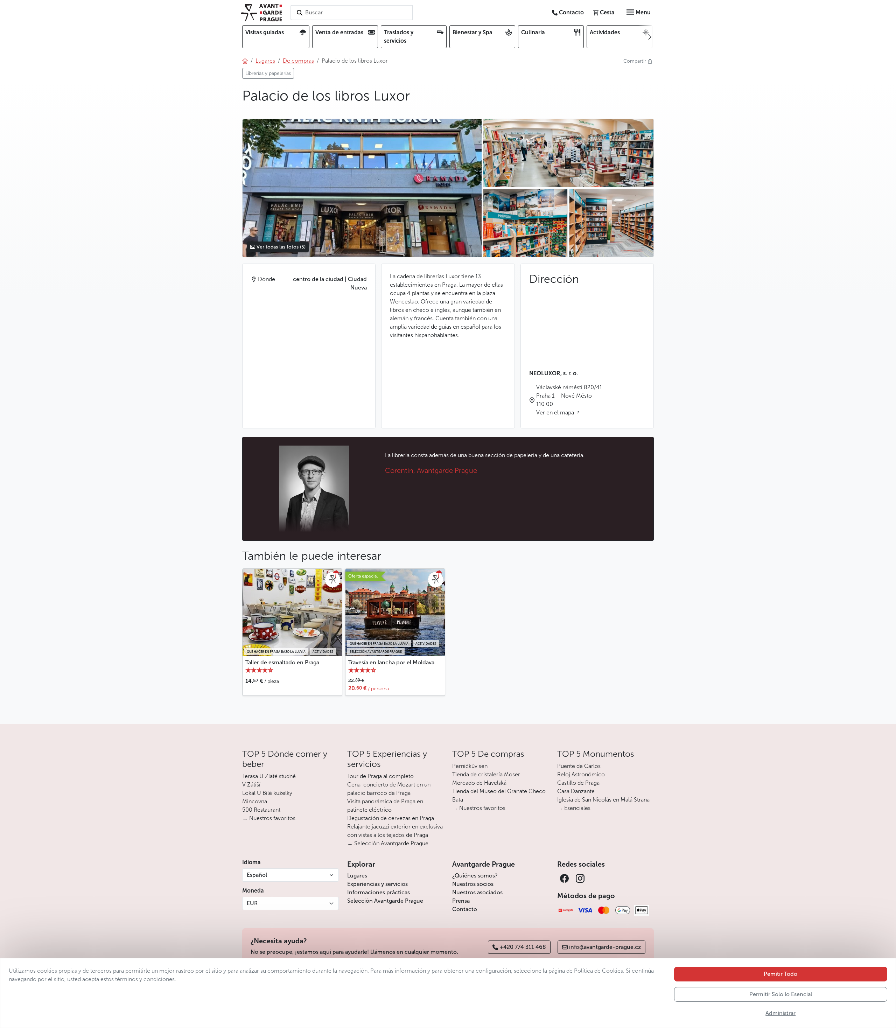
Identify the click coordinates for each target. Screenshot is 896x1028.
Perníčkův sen (470, 766)
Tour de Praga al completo (380, 776)
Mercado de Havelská (479, 782)
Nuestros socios (472, 884)
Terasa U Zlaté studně (269, 776)
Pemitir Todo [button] (780, 974)
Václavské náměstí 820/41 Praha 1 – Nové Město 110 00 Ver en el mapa (569, 400)
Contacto (464, 909)
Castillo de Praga (578, 782)
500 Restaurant (261, 809)
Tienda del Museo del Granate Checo (499, 791)
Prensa (461, 900)
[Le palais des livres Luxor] (361, 188)
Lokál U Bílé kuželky (267, 793)
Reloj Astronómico (581, 774)
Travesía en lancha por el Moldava (391, 662)
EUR (252, 903)
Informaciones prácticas (378, 892)
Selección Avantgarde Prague (385, 900)
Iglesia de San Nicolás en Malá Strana (603, 799)
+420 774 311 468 (522, 947)
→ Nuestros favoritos (268, 818)
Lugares (357, 875)
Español (257, 875)
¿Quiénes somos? (475, 875)
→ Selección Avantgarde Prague (387, 843)
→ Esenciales (573, 808)
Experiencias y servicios (377, 884)
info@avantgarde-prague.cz (605, 947)
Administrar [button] (780, 1013)
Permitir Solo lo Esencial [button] (780, 994)
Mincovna (254, 801)
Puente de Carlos (579, 766)
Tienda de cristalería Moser (486, 774)
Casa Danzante (576, 791)
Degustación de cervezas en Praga (390, 818)
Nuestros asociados (477, 892)
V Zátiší (251, 784)
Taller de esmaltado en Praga (282, 662)
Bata (457, 799)
